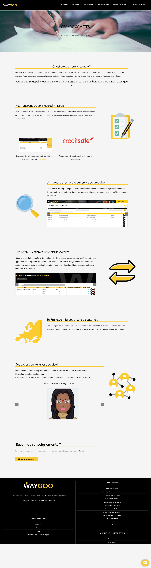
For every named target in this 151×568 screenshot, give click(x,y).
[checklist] (122, 114)
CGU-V (38, 524)
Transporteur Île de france (112, 502)
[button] (48, 214)
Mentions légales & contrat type (38, 535)
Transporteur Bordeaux (112, 505)
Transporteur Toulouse (112, 509)
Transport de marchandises (112, 492)
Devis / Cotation (112, 488)
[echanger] (122, 260)
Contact (38, 528)
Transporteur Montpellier (112, 512)
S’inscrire (113, 542)
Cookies (38, 531)
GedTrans (42, 159)
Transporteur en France (112, 495)
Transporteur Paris (112, 499)
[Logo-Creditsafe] (78, 138)
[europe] (28, 320)
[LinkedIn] (112, 524)
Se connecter (112, 539)
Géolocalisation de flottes (112, 515)
